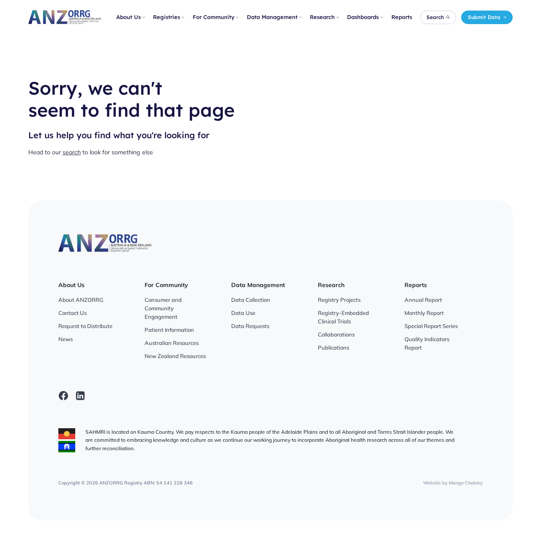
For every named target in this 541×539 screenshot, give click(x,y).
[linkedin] (80, 396)
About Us (128, 17)
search (72, 152)
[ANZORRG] (64, 17)
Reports (401, 17)
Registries (166, 17)
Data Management (272, 17)
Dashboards (363, 17)
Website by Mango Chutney (453, 483)
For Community (214, 17)
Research (322, 17)
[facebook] (63, 396)
